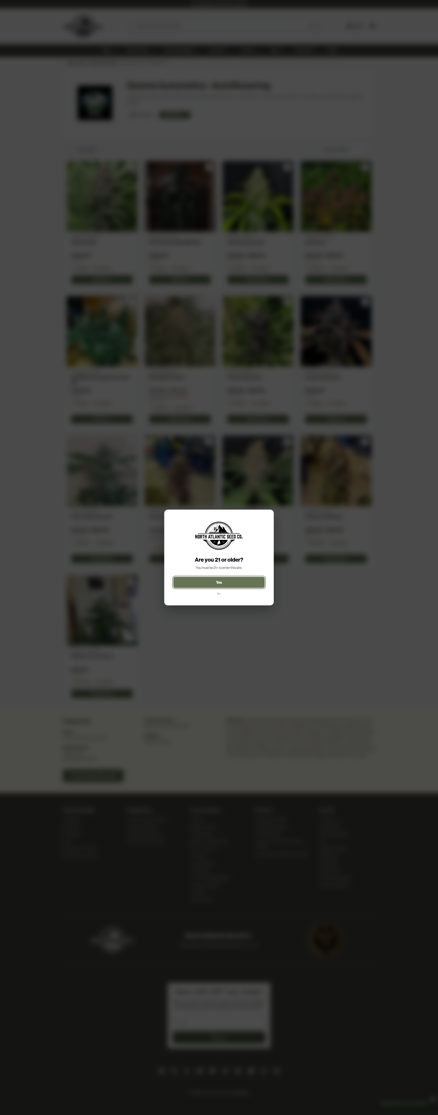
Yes (219, 582)
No (219, 593)
